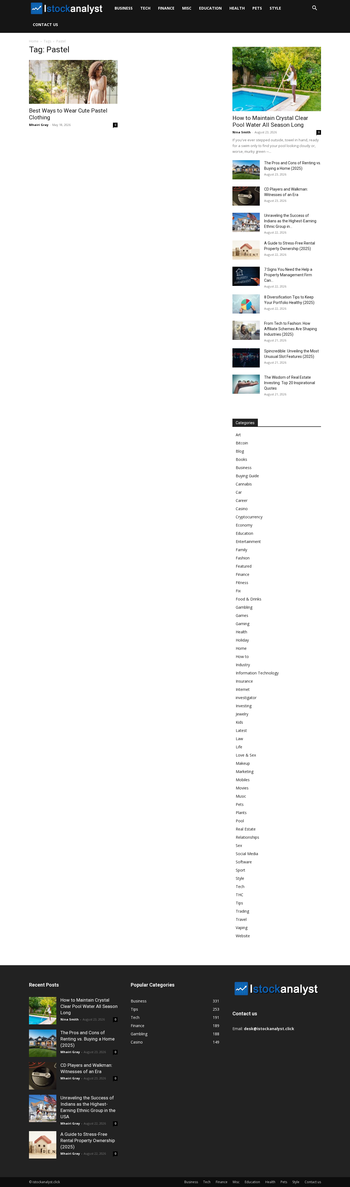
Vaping (241, 927)
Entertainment (248, 541)
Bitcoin (242, 443)
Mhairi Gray (38, 125)
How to (242, 656)
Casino (242, 508)
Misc (186, 8)
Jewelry (242, 714)
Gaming (242, 623)
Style (275, 8)
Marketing (244, 771)
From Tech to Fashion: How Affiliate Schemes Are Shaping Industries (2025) (290, 329)
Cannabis (244, 484)
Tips (239, 903)
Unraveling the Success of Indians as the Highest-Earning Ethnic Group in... (290, 221)
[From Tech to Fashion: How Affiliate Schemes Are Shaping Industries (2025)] (246, 330)
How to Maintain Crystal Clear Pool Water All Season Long (270, 121)
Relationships (247, 837)
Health (237, 8)
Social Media (247, 853)
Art (238, 434)
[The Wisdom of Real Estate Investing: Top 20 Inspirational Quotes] (246, 384)
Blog (240, 451)
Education (210, 8)
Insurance (244, 681)
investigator (246, 697)
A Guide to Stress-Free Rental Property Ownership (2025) (87, 1140)
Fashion (243, 558)
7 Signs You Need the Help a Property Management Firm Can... (288, 275)
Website (243, 935)
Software (244, 861)
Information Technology (257, 673)
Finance (166, 8)
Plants (241, 812)
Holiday (242, 640)
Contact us (45, 24)
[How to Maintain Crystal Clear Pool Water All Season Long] (276, 79)
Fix (238, 590)
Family (241, 549)
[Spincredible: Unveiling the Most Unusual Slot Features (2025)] (246, 357)
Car (239, 492)
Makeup (243, 763)
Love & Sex (246, 755)
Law (239, 738)
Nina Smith (241, 132)
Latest (241, 730)
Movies (242, 788)
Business (124, 8)
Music (241, 796)
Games (242, 615)
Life (239, 746)
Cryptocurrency (249, 516)
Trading (242, 911)
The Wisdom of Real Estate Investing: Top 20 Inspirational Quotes (289, 382)
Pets (257, 8)
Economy (244, 525)
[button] (314, 8)
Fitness (242, 582)
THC (239, 894)
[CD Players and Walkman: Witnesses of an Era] (246, 196)
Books (241, 459)
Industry (243, 664)
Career (241, 500)
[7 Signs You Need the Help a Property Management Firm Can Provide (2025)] (246, 276)
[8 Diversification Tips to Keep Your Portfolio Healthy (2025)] (246, 304)
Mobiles (243, 779)
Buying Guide (247, 475)
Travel (241, 919)
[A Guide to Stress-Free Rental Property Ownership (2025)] (246, 250)
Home (34, 41)
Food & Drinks (248, 599)
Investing (244, 705)
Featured (244, 566)
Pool (240, 820)
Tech (145, 8)
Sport (240, 870)
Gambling (244, 607)
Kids (239, 722)
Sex (239, 845)
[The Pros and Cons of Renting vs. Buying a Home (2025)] (246, 169)
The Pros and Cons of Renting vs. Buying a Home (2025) (87, 1039)
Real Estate (246, 829)
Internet (243, 689)
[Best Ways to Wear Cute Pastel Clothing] (73, 82)
